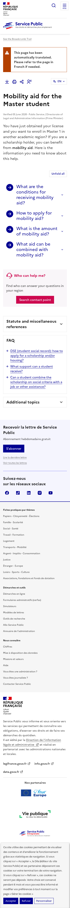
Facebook (7, 493)
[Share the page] (21, 81)
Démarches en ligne (14, 594)
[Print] (14, 81)
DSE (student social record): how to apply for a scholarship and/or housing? (36, 356)
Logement (8, 541)
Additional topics (22, 402)
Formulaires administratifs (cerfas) (22, 600)
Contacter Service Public (17, 684)
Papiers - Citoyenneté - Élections (21, 516)
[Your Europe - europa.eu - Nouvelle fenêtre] (35, 793)
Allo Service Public (13, 625)
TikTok (18, 493)
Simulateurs (9, 606)
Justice (6, 559)
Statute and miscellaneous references (31, 324)
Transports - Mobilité (14, 547)
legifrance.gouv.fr (15, 764)
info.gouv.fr (42, 764)
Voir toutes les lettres (15, 463)
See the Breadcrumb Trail (17, 39)
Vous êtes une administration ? (20, 671)
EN (59, 81)
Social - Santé (10, 528)
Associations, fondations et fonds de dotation (28, 578)
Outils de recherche (14, 618)
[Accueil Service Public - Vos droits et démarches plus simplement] (28, 29)
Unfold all (58, 174)
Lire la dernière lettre (15, 457)
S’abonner (13, 448)
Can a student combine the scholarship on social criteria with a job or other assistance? (36, 382)
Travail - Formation (13, 535)
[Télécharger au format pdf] (7, 81)
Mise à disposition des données (20, 653)
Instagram (40, 493)
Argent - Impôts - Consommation (21, 553)
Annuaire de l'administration (19, 631)
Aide (5, 665)
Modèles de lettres (13, 612)
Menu (64, 9)
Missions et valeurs (13, 659)
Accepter (10, 901)
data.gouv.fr (11, 772)
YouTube (50, 493)
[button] (29, 81)
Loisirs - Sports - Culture (16, 572)
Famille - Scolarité (13, 522)
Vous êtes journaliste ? (15, 678)
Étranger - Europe (13, 566)
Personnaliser (44, 901)
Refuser (26, 901)
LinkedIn (29, 493)
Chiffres (7, 646)
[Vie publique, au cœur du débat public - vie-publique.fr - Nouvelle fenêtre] (35, 815)
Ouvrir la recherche (54, 5)
